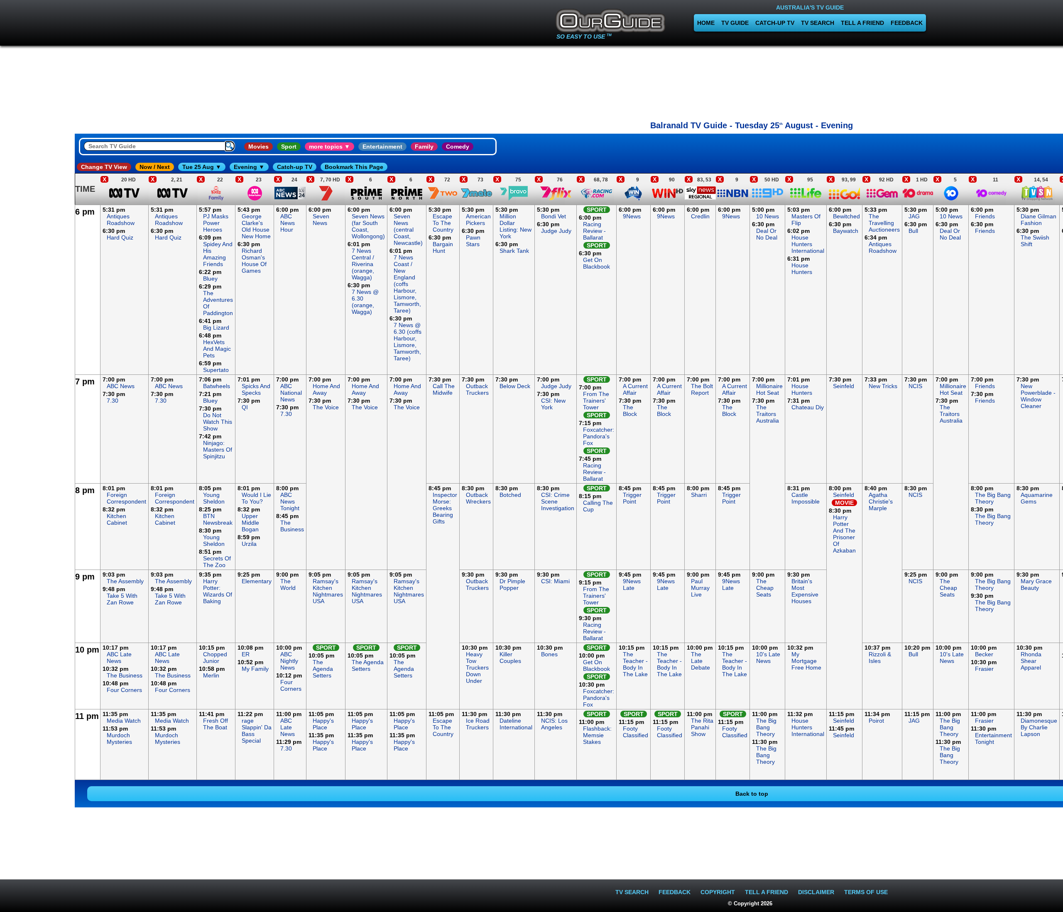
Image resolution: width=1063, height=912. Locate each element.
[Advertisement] (751, 81)
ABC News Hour (287, 223)
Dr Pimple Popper (512, 584)
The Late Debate (700, 661)
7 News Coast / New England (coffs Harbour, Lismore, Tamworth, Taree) (407, 284)
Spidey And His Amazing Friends (218, 254)
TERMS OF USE (866, 892)
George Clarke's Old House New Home (256, 226)
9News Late (632, 584)
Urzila (249, 543)
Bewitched (846, 216)
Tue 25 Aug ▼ (201, 167)
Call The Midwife (444, 389)
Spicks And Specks (256, 389)
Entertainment (382, 146)
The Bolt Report (702, 389)
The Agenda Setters (323, 669)
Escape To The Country (443, 223)
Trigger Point (632, 498)
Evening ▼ (249, 167)
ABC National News (291, 393)
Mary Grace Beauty (1036, 584)
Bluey (210, 278)
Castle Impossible (805, 498)
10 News (767, 216)
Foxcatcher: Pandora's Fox (598, 436)
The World (288, 584)
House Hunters (801, 268)
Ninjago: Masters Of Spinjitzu (217, 450)
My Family (255, 668)
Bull (913, 230)
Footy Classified (635, 731)
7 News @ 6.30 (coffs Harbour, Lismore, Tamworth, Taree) (407, 342)
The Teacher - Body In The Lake (635, 664)
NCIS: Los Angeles (554, 724)
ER (246, 654)
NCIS (915, 386)
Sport (288, 146)
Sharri (699, 494)
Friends (985, 216)
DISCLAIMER (816, 892)
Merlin (211, 675)
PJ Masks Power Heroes (215, 223)
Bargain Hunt (443, 247)
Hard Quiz (120, 237)
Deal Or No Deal (766, 234)
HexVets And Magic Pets (217, 349)
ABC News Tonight (289, 501)
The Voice (326, 407)
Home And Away (326, 389)
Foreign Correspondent (126, 498)
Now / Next (155, 167)
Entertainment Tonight (993, 738)
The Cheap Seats (765, 588)
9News (632, 216)
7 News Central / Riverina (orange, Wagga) (363, 264)
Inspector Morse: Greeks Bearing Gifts (445, 508)
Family (424, 146)
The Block (630, 410)
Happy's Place (323, 724)
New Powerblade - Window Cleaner (1038, 396)
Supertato (216, 370)
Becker (984, 654)
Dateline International (516, 724)
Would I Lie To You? (256, 498)
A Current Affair (635, 389)
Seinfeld (843, 386)
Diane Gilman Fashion (1038, 219)
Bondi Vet (553, 216)
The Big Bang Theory (993, 498)
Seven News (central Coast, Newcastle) (408, 229)
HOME (706, 23)
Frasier (984, 668)
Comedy (457, 146)
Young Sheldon (214, 498)
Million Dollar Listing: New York (516, 226)
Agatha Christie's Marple (881, 501)
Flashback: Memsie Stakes (597, 735)
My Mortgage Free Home (806, 661)
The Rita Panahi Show (702, 727)
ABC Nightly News (289, 661)
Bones (549, 654)
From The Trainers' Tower (596, 401)
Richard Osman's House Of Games (254, 260)
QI (245, 407)
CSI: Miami (555, 581)
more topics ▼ (329, 146)
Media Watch (124, 720)
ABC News (121, 386)
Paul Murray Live (700, 588)
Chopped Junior (215, 657)
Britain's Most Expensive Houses (804, 591)
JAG (914, 216)
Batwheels (216, 386)
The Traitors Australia (767, 414)
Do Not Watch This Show (217, 422)
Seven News (321, 219)
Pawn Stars (473, 240)
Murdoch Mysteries (119, 738)
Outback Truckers (477, 389)
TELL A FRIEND (862, 23)
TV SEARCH (817, 23)
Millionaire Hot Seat (769, 389)
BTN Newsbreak (218, 519)
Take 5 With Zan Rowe (122, 599)
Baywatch (845, 230)
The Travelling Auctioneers (884, 223)
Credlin (700, 216)
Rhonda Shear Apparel (1031, 661)
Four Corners (124, 690)
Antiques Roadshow (121, 219)
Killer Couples (510, 657)
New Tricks (883, 386)
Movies (258, 146)
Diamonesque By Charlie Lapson (1039, 727)
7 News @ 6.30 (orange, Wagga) (365, 302)
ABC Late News (119, 657)
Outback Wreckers (478, 498)
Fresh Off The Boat (215, 724)
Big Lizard (216, 327)
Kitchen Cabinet (117, 519)
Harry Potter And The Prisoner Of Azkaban (844, 534)
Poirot (876, 720)
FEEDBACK (907, 23)
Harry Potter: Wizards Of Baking (217, 591)
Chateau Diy (807, 407)
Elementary (257, 581)
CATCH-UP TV (774, 23)
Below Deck (515, 386)
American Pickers (478, 219)
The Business (292, 526)
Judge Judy (556, 230)
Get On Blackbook (596, 263)
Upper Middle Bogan (250, 523)
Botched (510, 494)
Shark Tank (514, 250)
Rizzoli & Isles (880, 657)
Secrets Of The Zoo (217, 561)
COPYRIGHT (718, 892)
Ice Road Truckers (478, 724)
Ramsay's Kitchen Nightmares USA (328, 591)
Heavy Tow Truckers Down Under (477, 667)
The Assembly (125, 581)
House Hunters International (807, 244)
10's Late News (768, 657)
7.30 (112, 400)
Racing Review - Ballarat (594, 231)
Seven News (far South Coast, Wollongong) (368, 226)
